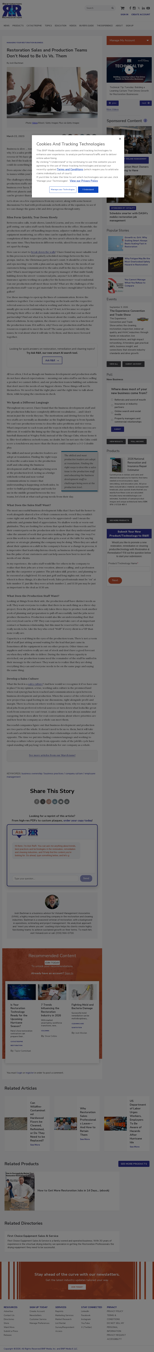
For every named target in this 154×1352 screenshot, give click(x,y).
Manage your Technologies (63, 189)
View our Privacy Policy (84, 181)
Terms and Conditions (70, 169)
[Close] (120, 138)
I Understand (88, 189)
